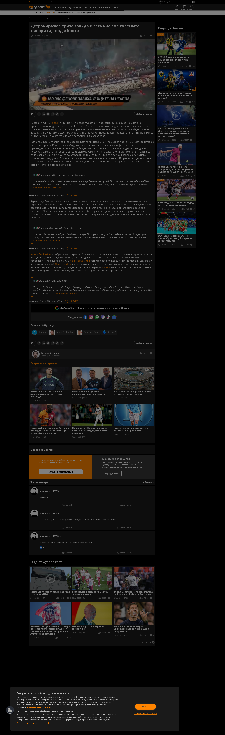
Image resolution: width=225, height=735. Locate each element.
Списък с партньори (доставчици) (33, 723)
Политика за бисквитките (39, 707)
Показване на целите (145, 713)
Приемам (145, 706)
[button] (10, 710)
